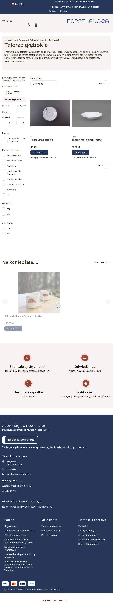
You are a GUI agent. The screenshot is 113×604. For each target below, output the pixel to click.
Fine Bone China (14, 155)
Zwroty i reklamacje (88, 535)
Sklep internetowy (53, 600)
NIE (8, 214)
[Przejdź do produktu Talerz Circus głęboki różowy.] (91, 113)
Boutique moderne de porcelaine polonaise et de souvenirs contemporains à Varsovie (18, 566)
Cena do (20, 117)
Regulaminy (10, 526)
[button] (19, 21)
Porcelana (23, 40)
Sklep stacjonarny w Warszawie (14, 548)
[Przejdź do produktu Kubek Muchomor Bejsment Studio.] (38, 292)
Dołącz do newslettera (21, 439)
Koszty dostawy (86, 530)
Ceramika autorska (15, 184)
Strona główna (10, 40)
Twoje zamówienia (51, 526)
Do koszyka (39, 152)
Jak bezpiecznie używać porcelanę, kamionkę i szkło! (18, 541)
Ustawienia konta (50, 530)
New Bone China (14, 160)
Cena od (6, 117)
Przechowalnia (49, 535)
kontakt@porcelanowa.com (18, 474)
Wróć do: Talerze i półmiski (12, 92)
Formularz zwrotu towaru (91, 539)
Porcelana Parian (14, 179)
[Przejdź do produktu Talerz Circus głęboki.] (50, 113)
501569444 (11, 469)
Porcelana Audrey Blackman (14, 172)
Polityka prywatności (15, 535)
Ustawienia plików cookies (18, 530)
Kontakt (52, 11)
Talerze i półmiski (37, 40)
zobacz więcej (100, 262)
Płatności (83, 526)
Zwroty (63, 11)
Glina (9, 195)
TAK (8, 209)
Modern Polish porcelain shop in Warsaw (20, 556)
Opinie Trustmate (87, 544)
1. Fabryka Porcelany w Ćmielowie (16, 140)
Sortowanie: (35, 78)
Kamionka (11, 189)
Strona (100, 84)
